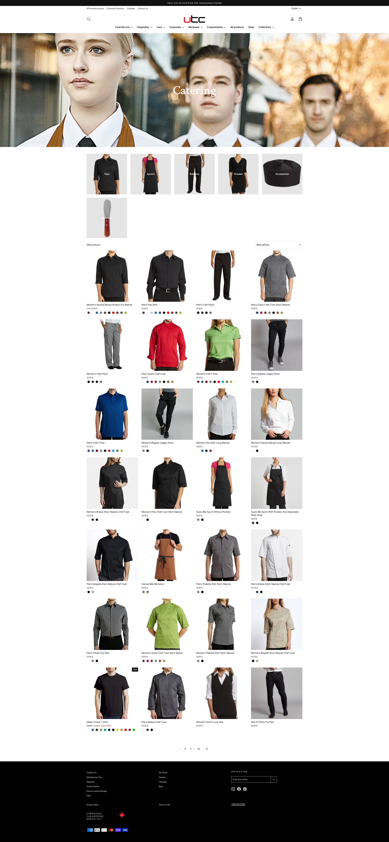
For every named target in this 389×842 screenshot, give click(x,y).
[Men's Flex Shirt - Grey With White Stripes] (159, 312)
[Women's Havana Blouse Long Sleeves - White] (253, 450)
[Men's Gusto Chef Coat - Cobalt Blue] (147, 381)
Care (160, 27)
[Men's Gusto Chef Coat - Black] (164, 381)
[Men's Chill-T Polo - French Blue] (92, 450)
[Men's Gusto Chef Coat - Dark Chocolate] (155, 381)
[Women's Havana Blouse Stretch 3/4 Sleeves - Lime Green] (125, 312)
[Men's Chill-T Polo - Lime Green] (121, 450)
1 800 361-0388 (238, 804)
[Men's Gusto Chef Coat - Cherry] (151, 381)
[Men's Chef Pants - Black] (198, 312)
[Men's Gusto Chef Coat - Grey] (159, 381)
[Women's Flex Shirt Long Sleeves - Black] (206, 450)
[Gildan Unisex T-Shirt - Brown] (96, 729)
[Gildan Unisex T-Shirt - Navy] (109, 729)
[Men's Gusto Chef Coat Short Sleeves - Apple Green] (281, 312)
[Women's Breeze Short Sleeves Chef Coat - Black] (96, 519)
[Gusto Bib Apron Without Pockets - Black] (202, 519)
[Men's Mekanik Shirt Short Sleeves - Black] (202, 592)
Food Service (122, 27)
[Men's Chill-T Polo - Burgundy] (96, 450)
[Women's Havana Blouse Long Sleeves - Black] (257, 450)
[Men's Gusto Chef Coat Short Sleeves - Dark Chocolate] (265, 312)
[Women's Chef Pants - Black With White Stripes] (92, 381)
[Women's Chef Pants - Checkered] (101, 381)
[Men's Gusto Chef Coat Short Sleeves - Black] (273, 312)
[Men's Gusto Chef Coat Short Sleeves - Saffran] (277, 312)
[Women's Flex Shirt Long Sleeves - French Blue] (202, 450)
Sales (251, 27)
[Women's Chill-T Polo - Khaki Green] (226, 381)
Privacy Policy (93, 805)
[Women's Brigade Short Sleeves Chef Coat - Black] (253, 660)
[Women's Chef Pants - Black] (88, 381)
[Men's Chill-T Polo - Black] (105, 450)
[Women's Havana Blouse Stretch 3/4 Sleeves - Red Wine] (117, 312)
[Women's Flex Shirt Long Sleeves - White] (198, 450)
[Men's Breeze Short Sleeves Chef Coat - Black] (261, 592)
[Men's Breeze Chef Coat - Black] (151, 729)
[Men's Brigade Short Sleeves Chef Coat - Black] (88, 592)
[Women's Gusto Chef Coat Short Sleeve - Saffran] (159, 660)
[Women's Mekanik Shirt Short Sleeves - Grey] (198, 660)
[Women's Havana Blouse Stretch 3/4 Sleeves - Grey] (101, 312)
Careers (162, 777)
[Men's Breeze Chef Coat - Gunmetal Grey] (147, 729)
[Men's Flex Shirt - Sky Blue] (151, 312)
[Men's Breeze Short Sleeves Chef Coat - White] (253, 592)
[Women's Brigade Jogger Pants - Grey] (143, 450)
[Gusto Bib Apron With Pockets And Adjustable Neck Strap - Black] (257, 522)
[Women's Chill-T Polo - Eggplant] (198, 381)
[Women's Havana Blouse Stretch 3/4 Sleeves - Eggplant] (88, 312)
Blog (161, 786)
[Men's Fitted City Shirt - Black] (96, 660)
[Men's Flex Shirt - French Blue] (155, 312)
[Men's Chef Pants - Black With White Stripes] (202, 312)
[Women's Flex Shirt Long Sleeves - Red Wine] (210, 450)
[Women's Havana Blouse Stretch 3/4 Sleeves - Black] (109, 312)
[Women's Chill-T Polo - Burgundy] (206, 381)
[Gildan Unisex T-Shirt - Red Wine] (129, 729)
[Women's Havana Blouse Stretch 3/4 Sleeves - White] (92, 312)
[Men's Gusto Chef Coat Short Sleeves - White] (253, 312)
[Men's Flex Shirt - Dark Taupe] (176, 312)
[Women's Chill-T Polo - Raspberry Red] (218, 381)
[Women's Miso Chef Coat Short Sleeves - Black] (147, 519)
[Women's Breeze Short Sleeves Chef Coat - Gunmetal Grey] (92, 519)
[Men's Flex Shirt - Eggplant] (143, 312)
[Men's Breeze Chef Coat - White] (143, 729)
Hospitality (143, 27)
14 (198, 749)
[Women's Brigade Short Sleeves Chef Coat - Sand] (257, 660)
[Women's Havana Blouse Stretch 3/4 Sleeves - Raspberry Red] (113, 312)
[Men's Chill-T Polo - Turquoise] (113, 450)
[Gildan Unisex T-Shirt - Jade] (105, 729)
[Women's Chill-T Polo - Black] (214, 381)
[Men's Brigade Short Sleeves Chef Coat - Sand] (92, 592)
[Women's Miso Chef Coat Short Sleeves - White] (143, 519)
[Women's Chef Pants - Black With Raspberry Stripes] (96, 381)
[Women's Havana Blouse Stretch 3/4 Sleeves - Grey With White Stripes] (105, 312)
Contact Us (143, 8)
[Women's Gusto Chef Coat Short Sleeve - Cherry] (147, 660)
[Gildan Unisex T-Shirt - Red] (125, 729)
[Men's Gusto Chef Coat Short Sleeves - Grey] (269, 312)
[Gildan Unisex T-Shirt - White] (88, 729)
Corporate (175, 27)
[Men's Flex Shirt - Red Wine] (172, 312)
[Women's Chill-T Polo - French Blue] (202, 381)
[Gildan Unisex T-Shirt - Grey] (101, 729)
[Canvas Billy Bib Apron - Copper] (143, 592)
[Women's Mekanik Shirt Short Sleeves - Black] (202, 660)
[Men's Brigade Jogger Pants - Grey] (253, 381)
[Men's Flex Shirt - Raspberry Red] (168, 312)
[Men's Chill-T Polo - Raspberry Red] (109, 450)
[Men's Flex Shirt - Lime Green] (180, 312)
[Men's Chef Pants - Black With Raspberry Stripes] (206, 312)
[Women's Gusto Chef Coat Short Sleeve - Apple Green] (164, 660)
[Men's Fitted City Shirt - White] (88, 660)
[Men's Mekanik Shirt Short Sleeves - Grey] (198, 592)
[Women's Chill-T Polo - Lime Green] (231, 381)
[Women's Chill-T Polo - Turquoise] (222, 381)
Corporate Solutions (115, 8)
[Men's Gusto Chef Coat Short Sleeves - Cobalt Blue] (257, 312)
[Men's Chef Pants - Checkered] (210, 312)
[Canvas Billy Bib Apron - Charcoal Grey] (147, 592)
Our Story (163, 772)
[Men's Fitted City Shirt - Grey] (92, 660)
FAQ (89, 795)
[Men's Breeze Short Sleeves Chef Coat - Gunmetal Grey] (257, 592)
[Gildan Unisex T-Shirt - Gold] (117, 729)
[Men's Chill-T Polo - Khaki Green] (117, 450)
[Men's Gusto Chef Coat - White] (143, 381)
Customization (215, 27)
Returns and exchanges (97, 791)
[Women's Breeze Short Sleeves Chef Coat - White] (88, 519)
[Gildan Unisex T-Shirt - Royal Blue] (92, 729)
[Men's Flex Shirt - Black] (164, 312)
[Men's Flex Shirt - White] (147, 312)
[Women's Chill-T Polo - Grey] (210, 381)
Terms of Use (164, 805)
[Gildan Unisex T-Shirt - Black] (113, 729)
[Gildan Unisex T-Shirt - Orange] (121, 729)
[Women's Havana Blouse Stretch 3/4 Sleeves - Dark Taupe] (121, 312)
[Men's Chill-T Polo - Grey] (101, 450)
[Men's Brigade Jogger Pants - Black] (257, 381)
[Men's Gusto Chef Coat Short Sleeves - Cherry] (261, 312)
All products (237, 27)
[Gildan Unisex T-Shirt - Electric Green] (133, 729)
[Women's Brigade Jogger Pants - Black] (147, 450)
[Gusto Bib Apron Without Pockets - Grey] (198, 519)
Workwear (194, 27)
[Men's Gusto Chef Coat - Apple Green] (172, 381)
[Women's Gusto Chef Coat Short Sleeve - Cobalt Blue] (143, 660)
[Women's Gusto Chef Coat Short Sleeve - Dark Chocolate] (151, 660)
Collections (265, 27)
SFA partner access (95, 8)
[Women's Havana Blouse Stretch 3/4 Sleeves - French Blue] (96, 312)
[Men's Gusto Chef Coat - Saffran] (168, 381)
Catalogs (131, 8)
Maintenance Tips (94, 777)
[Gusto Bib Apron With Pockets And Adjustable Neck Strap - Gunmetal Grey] (253, 522)
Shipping (90, 782)
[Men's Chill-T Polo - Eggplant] (88, 450)
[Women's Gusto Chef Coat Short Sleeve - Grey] (155, 660)
